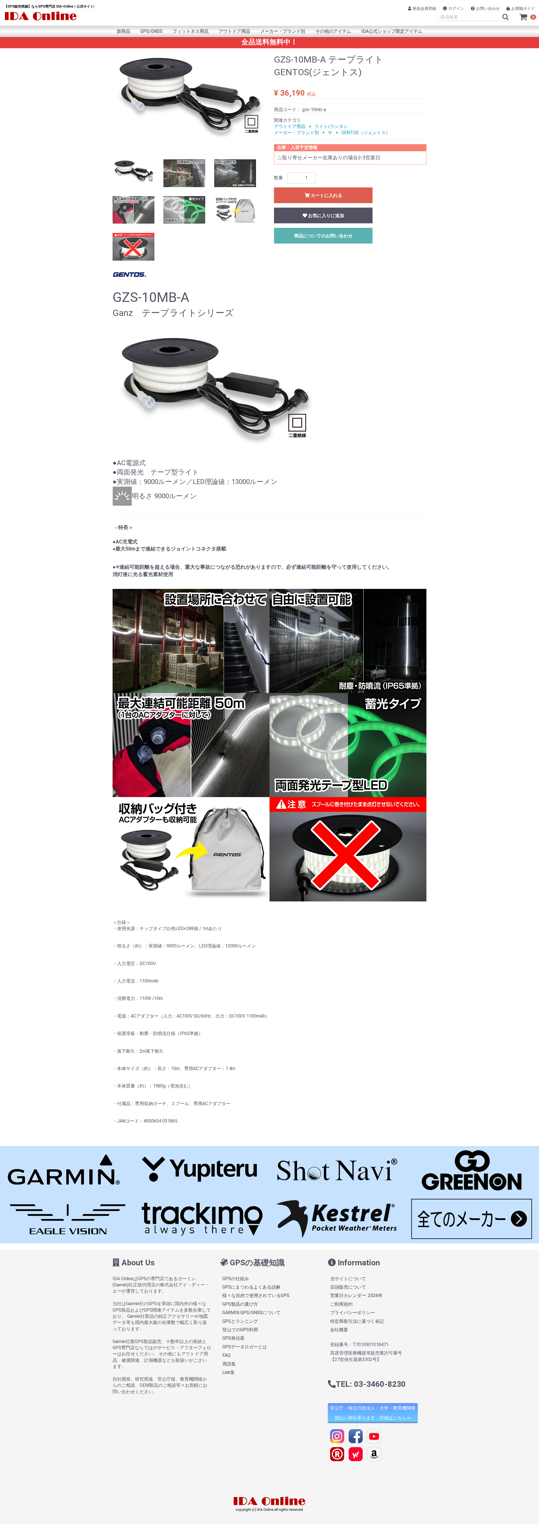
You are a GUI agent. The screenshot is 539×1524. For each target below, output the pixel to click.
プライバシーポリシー (352, 1312)
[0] (524, 16)
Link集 (228, 1372)
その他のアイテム (333, 31)
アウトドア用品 (234, 31)
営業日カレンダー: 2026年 (356, 1295)
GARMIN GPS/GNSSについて (251, 1312)
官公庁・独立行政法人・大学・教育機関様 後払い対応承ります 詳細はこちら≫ (372, 1412)
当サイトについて (348, 1278)
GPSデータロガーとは (244, 1346)
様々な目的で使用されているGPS (255, 1295)
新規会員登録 (424, 8)
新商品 (123, 31)
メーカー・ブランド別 (282, 31)
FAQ (226, 1355)
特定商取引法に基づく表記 (357, 1321)
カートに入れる (326, 195)
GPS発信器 (233, 1338)
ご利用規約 (341, 1304)
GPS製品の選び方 (240, 1304)
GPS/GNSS (151, 31)
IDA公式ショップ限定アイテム (391, 31)
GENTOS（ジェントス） (365, 132)
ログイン (456, 8)
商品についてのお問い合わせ (323, 235)
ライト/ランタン (331, 126)
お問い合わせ (488, 8)
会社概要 (339, 1329)
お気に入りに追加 (325, 215)
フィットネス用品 (191, 31)
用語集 (229, 1364)
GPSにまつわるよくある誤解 (251, 1287)
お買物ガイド (523, 8)
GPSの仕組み (235, 1278)
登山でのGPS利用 (240, 1329)
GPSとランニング (240, 1321)
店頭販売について (348, 1287)
